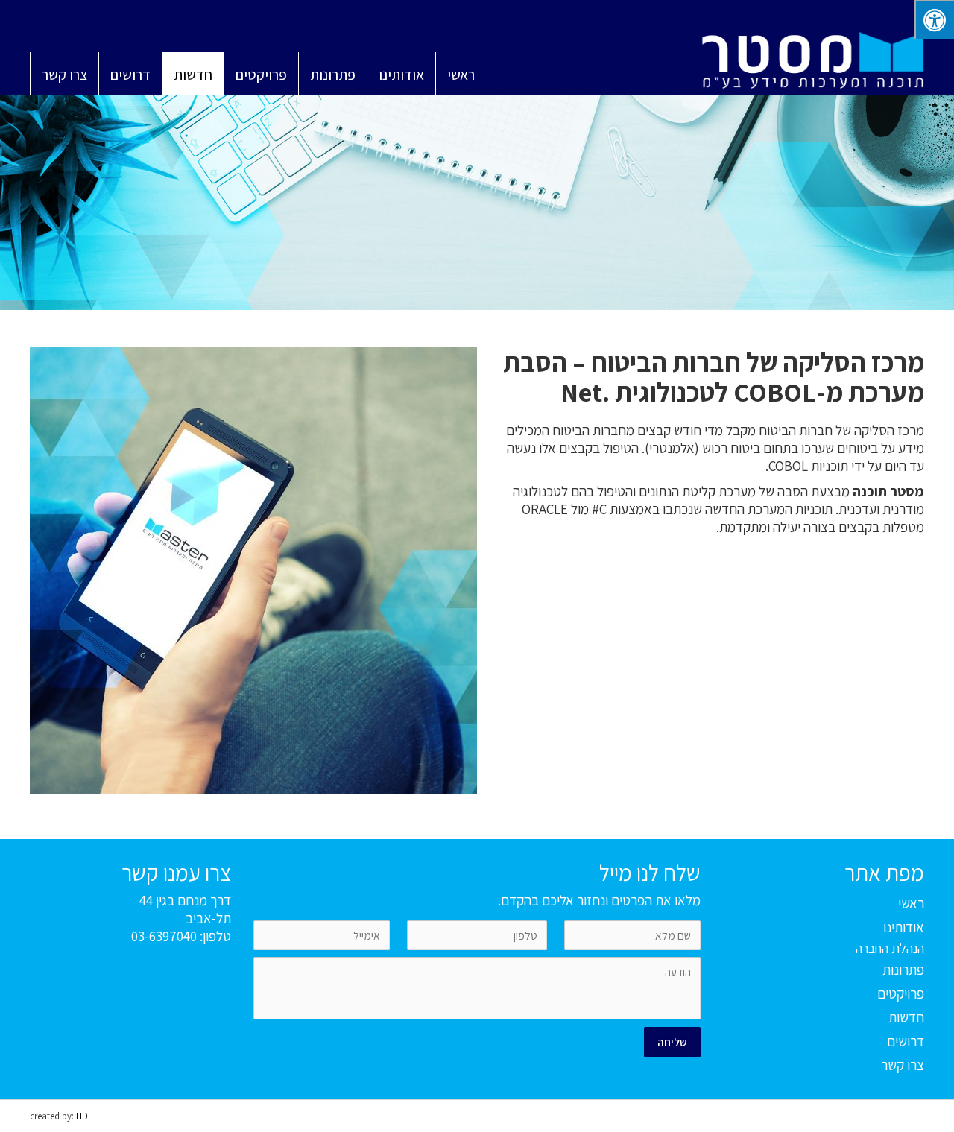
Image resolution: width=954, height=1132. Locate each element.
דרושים (905, 1041)
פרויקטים (900, 993)
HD (82, 1116)
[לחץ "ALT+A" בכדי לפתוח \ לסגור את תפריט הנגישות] (934, 19)
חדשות (906, 1017)
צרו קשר (902, 1065)
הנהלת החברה (890, 948)
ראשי (911, 903)
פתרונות (903, 969)
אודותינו (903, 927)
